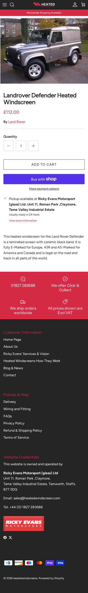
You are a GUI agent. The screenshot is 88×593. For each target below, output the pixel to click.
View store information (23, 220)
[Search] (14, 4)
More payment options (44, 189)
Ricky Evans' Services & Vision (26, 354)
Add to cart (44, 164)
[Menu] (4, 4)
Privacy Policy (13, 423)
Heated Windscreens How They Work (31, 361)
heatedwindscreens (25, 578)
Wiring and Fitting (17, 409)
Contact (9, 375)
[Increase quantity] (33, 146)
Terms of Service (16, 437)
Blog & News (13, 368)
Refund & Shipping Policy (22, 430)
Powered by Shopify (51, 578)
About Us (10, 347)
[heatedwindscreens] (44, 4)
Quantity (10, 137)
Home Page (12, 339)
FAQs (7, 416)
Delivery (9, 402)
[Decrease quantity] (8, 146)
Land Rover (16, 122)
